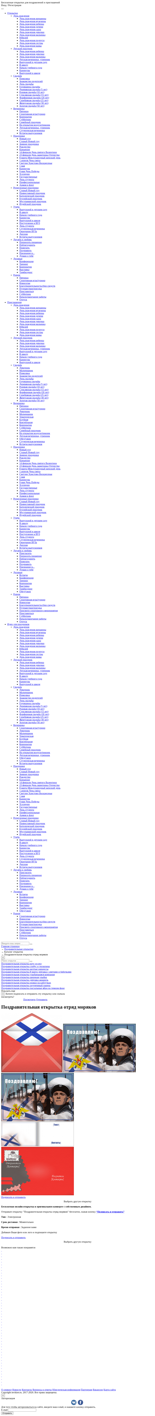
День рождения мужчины (32, 21)
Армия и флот (26, 185)
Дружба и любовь (22, 239)
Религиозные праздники (26, 187)
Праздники (19, 136)
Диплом (23, 234)
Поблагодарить (27, 245)
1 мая (22, 166)
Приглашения (14, 302)
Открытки (12, 13)
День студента (26, 179)
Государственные (28, 177)
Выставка (24, 269)
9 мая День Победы (29, 171)
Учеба (16, 207)
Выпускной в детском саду (33, 62)
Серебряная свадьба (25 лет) (33, 100)
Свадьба (17, 76)
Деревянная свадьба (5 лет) (33, 89)
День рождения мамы (30, 46)
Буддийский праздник (30, 198)
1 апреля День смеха (29, 160)
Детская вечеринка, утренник (34, 59)
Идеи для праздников (18, 624)
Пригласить (25, 553)
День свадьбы (26, 84)
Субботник (25, 119)
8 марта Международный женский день (39, 157)
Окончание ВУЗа (28, 231)
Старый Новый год (29, 141)
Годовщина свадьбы (29, 86)
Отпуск (23, 299)
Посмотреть (29, 999)
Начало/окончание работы (32, 297)
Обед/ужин (25, 438)
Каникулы (24, 70)
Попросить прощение (30, 242)
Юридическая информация (66, 1389)
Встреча (23, 575)
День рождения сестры (31, 43)
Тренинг (23, 264)
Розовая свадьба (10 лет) (31, 92)
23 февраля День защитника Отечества (39, 155)
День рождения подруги (32, 40)
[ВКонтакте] (73, 1402)
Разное (16, 275)
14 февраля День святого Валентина (38, 152)
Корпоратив (25, 116)
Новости (16, 1389)
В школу (23, 65)
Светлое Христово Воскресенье (35, 163)
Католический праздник (32, 196)
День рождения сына (30, 29)
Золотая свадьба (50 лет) (31, 106)
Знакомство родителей (31, 81)
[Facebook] (80, 1402)
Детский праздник (22, 48)
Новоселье (24, 283)
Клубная (23, 419)
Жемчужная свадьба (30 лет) (33, 103)
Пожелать (24, 247)
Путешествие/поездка (30, 288)
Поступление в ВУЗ (29, 223)
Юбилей (23, 37)
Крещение (24, 149)
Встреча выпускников (30, 133)
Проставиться (26, 291)
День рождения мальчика (32, 35)
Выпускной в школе (29, 73)
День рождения (21, 16)
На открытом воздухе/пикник (34, 125)
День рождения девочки (31, 32)
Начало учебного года (30, 67)
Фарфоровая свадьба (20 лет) (34, 97)
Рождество (24, 147)
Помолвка (24, 78)
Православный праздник (32, 193)
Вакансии (98, 1389)
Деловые (17, 258)
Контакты (27, 1389)
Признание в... (27, 253)
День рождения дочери (31, 26)
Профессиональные (29, 182)
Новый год (25, 138)
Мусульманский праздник (32, 201)
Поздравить (25, 250)
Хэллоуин (24, 174)
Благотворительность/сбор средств (37, 286)
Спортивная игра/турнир (32, 114)
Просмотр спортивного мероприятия (38, 610)
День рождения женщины (32, 18)
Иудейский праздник (30, 204)
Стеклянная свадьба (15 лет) (33, 95)
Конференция (26, 261)
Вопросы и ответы (42, 1389)
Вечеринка (19, 108)
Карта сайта (110, 1389)
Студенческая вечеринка (32, 130)
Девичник (24, 368)
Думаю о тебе (26, 256)
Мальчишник (26, 370)
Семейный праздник (30, 122)
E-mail (4, 1410)
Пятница (23, 111)
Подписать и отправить (13, 1197)
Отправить (41, 999)
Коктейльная (26, 422)
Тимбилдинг (26, 272)
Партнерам (86, 1389)
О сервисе (6, 1389)
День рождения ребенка (31, 24)
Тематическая (26, 417)
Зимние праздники (29, 144)
